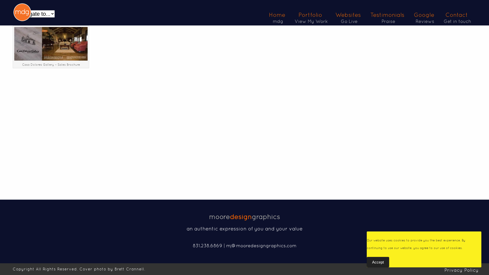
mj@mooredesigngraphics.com (261, 245)
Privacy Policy (461, 270)
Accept (378, 262)
